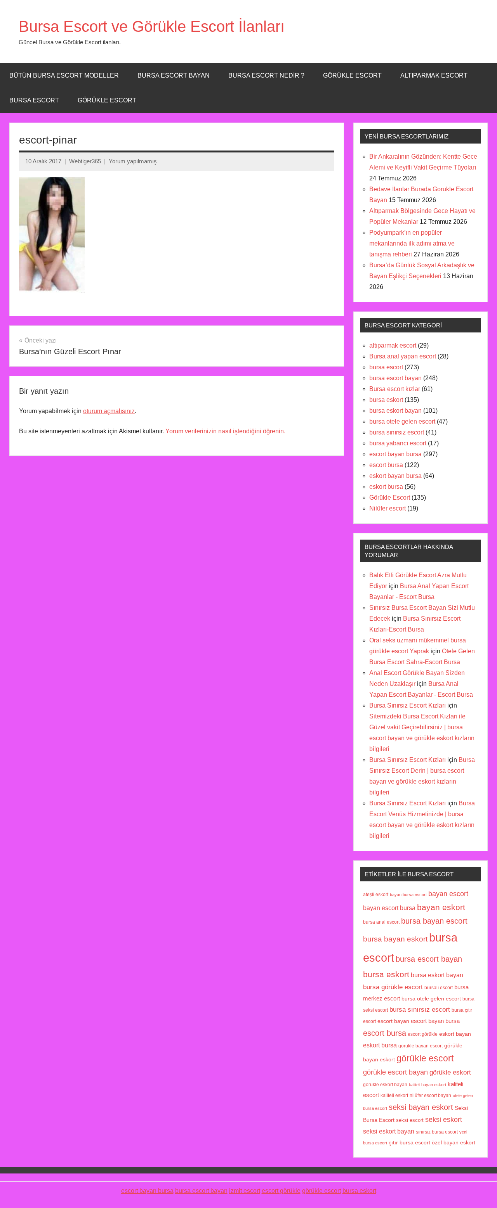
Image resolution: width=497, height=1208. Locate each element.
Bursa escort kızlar (394, 389)
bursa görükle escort (393, 987)
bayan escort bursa (389, 907)
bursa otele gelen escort (402, 421)
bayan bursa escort (408, 894)
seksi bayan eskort (421, 1107)
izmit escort (244, 1190)
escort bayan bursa (395, 454)
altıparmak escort (392, 345)
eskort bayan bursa (395, 475)
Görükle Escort (107, 100)
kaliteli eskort (394, 1095)
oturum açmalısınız (109, 411)
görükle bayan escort (420, 1046)
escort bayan (393, 1021)
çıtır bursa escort (409, 1143)
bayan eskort (441, 907)
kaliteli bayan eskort (427, 1084)
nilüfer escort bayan (430, 1095)
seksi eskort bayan (388, 1131)
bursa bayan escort (434, 921)
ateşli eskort (375, 894)
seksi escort (410, 1120)
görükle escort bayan (395, 1072)
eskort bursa (386, 486)
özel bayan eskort (453, 1142)
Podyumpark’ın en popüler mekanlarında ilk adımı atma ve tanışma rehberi (412, 243)
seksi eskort (443, 1119)
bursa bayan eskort (395, 939)
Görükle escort (352, 75)
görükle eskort (450, 1072)
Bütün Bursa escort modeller (64, 75)
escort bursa (386, 465)
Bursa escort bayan (173, 75)
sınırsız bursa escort (437, 1131)
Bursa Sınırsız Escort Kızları (407, 705)
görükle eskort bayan (385, 1084)
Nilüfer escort (387, 508)
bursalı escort (438, 987)
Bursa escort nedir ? (266, 75)
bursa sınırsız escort (396, 432)
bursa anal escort (381, 921)
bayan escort (448, 894)
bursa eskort (386, 399)
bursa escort (34, 100)
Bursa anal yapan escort (402, 356)
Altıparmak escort (433, 75)
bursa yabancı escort (397, 443)
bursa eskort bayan (395, 410)
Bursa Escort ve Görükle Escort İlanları (152, 26)
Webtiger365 (85, 161)
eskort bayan (455, 1034)
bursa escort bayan (395, 378)
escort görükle (423, 1034)
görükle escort (425, 1058)
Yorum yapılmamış (133, 161)
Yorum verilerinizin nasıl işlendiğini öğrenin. (225, 431)
